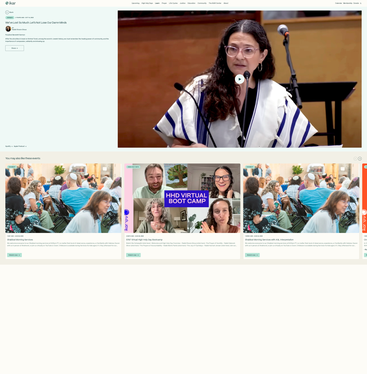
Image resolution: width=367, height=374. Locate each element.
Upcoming (135, 3)
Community (202, 3)
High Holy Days (147, 3)
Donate (356, 3)
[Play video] (239, 79)
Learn (157, 3)
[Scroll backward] (355, 158)
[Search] (360, 3)
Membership (347, 3)
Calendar (338, 3)
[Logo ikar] (10, 3)
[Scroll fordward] (360, 158)
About (226, 3)
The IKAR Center (215, 3)
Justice (182, 3)
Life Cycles (173, 3)
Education (191, 3)
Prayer (164, 3)
